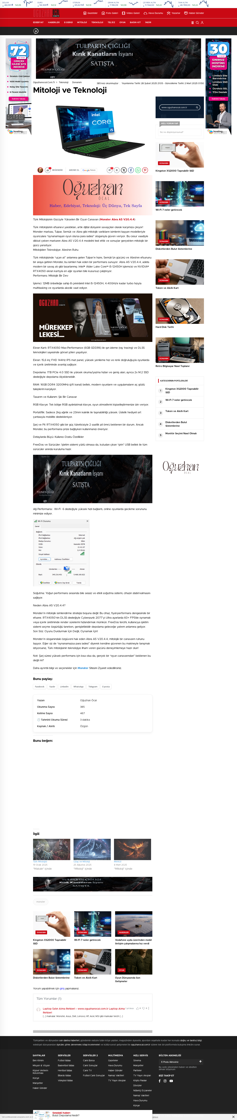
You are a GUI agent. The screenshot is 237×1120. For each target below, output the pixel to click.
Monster (83, 668)
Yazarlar (176, 13)
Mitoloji (82, 22)
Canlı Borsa (88, 1060)
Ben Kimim (38, 1060)
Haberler (54, 22)
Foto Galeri (112, 13)
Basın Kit (135, 22)
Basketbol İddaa (66, 1065)
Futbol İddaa (64, 1060)
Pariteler (137, 1070)
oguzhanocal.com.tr (44, 82)
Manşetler (38, 1083)
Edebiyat (38, 22)
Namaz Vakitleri (116, 1075)
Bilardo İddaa (64, 1075)
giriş (62, 988)
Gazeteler (93, 13)
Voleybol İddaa (65, 1080)
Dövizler (137, 1085)
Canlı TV (87, 1070)
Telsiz (111, 22)
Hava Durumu (155, 13)
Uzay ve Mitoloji (82, 862)
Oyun (122, 22)
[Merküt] (132, 849)
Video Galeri (133, 13)
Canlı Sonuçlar (90, 1065)
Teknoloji (97, 22)
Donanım (77, 82)
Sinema (137, 1060)
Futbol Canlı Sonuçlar (94, 1075)
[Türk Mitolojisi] (51, 849)
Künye (36, 1078)
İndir (148, 22)
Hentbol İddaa (65, 1070)
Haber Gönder (196, 13)
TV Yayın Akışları (117, 1080)
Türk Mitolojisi (40, 862)
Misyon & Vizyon (41, 1065)
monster (40, 902)
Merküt (117, 862)
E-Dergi (68, 22)
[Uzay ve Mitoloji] (92, 849)
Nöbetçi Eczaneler (142, 1090)
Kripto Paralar (140, 1080)
